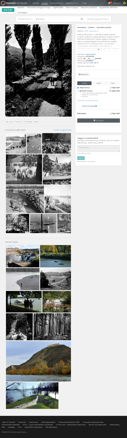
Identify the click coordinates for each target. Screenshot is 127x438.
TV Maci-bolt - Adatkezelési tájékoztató (71, 425)
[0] (109, 3)
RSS (3, 427)
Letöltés (84, 83)
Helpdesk (11, 427)
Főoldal (36, 3)
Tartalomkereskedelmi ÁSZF (69, 422)
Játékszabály (114, 425)
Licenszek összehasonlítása (87, 100)
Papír (113, 83)
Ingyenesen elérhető (108, 7)
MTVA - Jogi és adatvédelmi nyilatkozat (38, 425)
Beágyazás (84, 74)
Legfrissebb (58, 7)
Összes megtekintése (63, 130)
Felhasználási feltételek (11, 425)
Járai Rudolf (90, 54)
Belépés (117, 3)
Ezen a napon (72, 7)
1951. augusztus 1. (92, 31)
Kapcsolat (22, 422)
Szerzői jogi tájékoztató (97, 425)
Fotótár (45, 3)
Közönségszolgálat (48, 422)
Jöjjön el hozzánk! (8, 422)
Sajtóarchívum (72, 3)
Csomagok (22, 12)
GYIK (20, 427)
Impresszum (33, 422)
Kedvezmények (88, 106)
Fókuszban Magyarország (38, 7)
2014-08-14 (94, 63)
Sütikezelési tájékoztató (34, 427)
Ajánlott (21, 7)
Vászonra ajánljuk (89, 7)
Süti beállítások (51, 427)
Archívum (16, 3)
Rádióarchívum (56, 3)
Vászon (98, 83)
